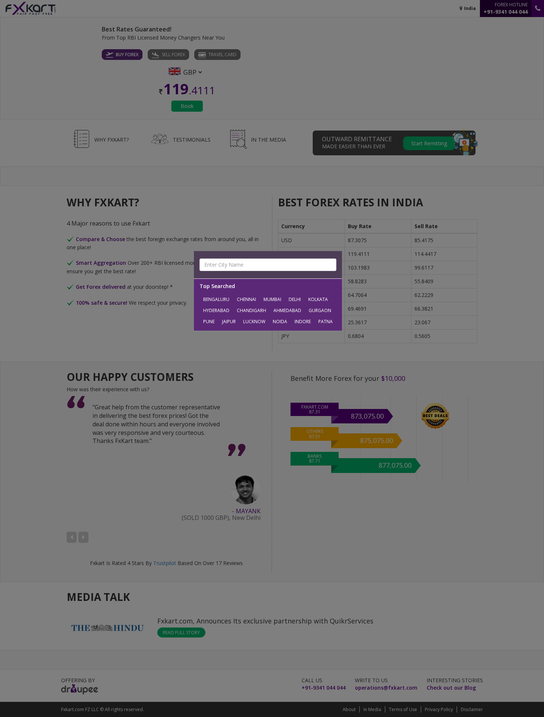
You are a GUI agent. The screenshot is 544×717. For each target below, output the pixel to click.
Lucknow (254, 321)
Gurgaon (320, 310)
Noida (280, 321)
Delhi (295, 299)
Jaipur (229, 321)
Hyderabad (216, 310)
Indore (303, 321)
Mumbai (272, 299)
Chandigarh (251, 310)
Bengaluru (216, 299)
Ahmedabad (287, 310)
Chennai (246, 299)
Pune (209, 321)
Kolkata (318, 299)
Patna (325, 321)
